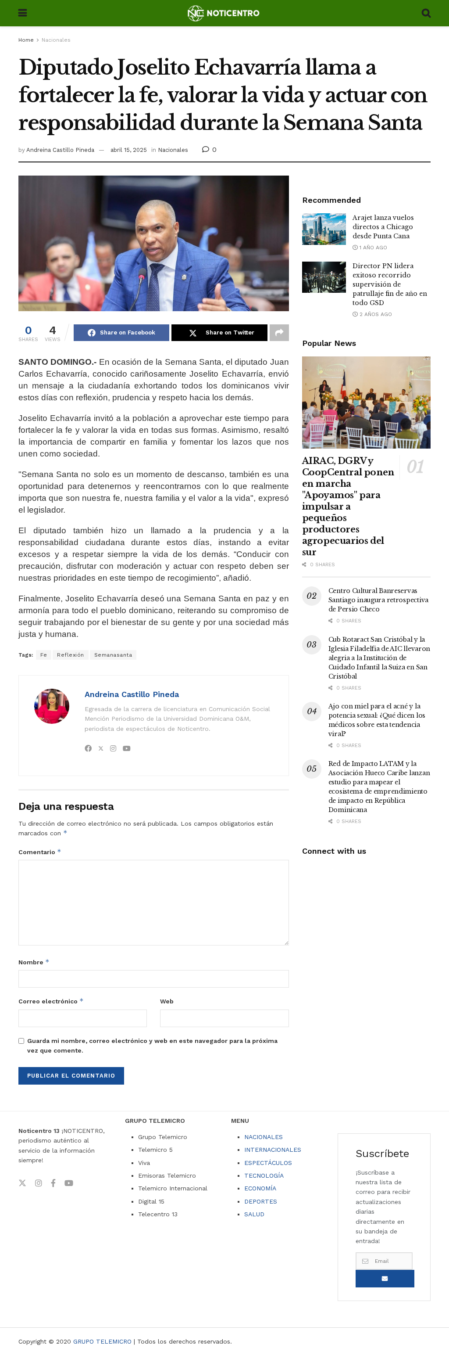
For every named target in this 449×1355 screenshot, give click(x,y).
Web (167, 1001)
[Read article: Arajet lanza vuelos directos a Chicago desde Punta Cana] (324, 229)
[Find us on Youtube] (68, 1183)
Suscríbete (385, 1278)
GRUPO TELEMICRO (102, 1341)
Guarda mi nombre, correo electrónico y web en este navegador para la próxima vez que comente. (152, 1045)
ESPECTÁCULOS (268, 1162)
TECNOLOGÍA (264, 1175)
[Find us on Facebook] (53, 1183)
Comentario (39, 852)
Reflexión (70, 655)
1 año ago (372, 247)
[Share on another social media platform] (279, 332)
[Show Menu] (22, 13)
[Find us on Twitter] (22, 1183)
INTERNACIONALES (272, 1149)
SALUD (254, 1214)
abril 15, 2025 (128, 150)
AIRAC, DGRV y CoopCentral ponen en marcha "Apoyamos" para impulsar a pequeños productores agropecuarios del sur (348, 506)
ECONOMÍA (260, 1188)
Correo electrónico (51, 1001)
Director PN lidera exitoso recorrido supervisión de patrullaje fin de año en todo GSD (390, 284)
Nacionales (56, 40)
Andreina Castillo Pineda (60, 150)
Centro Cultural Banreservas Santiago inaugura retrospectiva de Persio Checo (378, 600)
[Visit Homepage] (224, 13)
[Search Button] (426, 13)
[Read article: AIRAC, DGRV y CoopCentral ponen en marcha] (366, 402)
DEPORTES (260, 1201)
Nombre (34, 962)
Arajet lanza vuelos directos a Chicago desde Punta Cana (383, 227)
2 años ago (375, 314)
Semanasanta (113, 655)
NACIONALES (263, 1136)
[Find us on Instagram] (38, 1183)
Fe (43, 655)
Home (26, 40)
